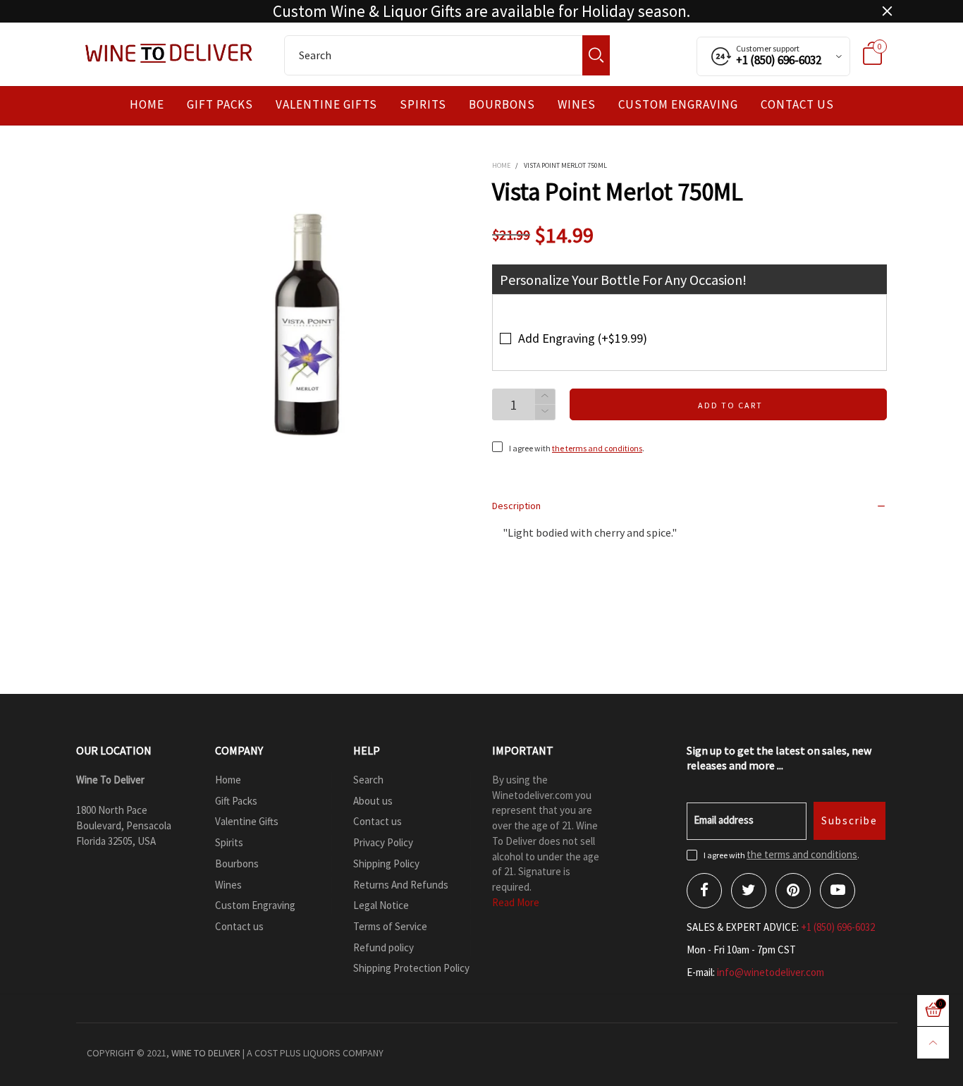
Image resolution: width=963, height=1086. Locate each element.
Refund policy (383, 947)
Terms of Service (390, 926)
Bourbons (502, 104)
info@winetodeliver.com (770, 972)
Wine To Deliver (205, 1053)
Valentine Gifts (326, 104)
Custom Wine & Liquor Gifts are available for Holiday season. (481, 11)
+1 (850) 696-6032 (838, 927)
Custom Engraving (678, 104)
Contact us (797, 104)
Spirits (423, 104)
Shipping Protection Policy (411, 968)
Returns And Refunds (400, 884)
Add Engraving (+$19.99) (582, 338)
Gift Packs (220, 104)
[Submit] (596, 55)
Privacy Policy (383, 842)
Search (368, 779)
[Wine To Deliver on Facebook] (704, 890)
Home (147, 104)
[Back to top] (933, 1042)
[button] (545, 412)
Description (516, 505)
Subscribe (849, 820)
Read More (515, 902)
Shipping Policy (386, 863)
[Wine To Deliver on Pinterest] (793, 890)
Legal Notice (381, 905)
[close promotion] (886, 11)
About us (373, 800)
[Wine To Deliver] (169, 53)
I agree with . (576, 448)
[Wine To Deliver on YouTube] (837, 890)
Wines (577, 104)
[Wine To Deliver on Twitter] (748, 890)
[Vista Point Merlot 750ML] (308, 324)
